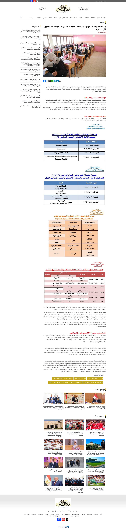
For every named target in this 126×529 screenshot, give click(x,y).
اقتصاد (50, 17)
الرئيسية (103, 17)
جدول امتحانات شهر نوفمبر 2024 (93, 382)
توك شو (77, 516)
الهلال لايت (27, 514)
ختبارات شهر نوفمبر (80, 378)
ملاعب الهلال (73, 17)
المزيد (39, 17)
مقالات (34, 514)
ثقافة (55, 17)
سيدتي (45, 17)
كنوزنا (71, 516)
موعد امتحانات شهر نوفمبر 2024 (62, 378)
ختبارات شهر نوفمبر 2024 (95, 378)
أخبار (98, 17)
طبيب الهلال (65, 516)
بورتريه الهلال (56, 516)
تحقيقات (87, 17)
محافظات (40, 514)
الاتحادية (93, 17)
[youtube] (34, 1)
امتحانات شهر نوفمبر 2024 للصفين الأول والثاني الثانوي (64, 382)
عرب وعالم (65, 17)
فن (60, 17)
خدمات (48, 516)
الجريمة (81, 17)
